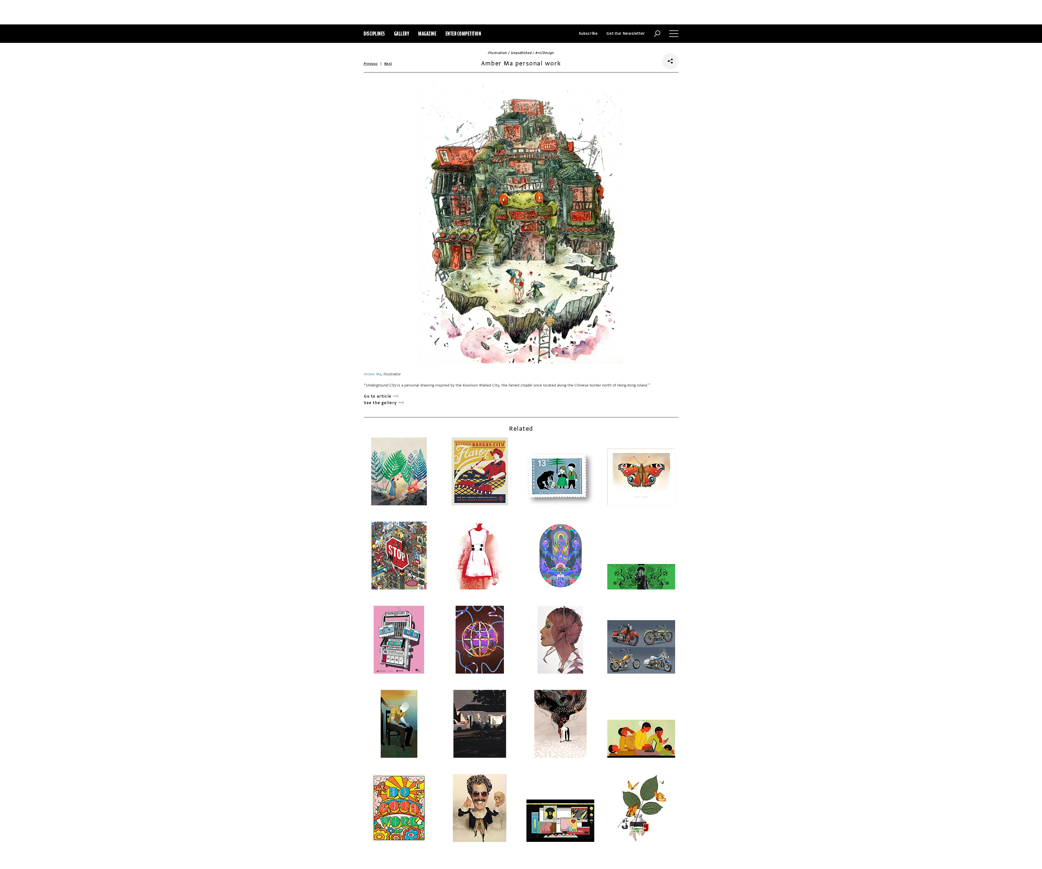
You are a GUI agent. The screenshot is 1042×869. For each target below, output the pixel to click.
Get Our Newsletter (625, 33)
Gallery (401, 33)
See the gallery (380, 402)
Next (388, 64)
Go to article (378, 396)
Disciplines (374, 33)
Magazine (427, 33)
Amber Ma (372, 374)
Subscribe (588, 33)
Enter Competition (463, 33)
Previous (371, 64)
